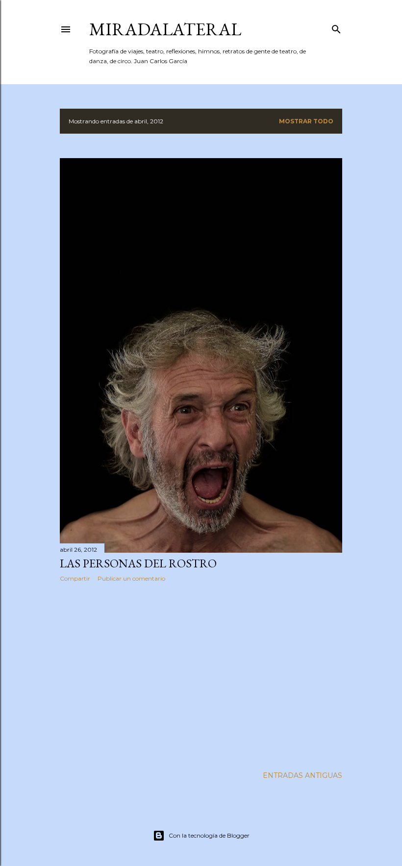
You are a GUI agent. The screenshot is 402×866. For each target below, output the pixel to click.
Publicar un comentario (131, 578)
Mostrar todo (306, 121)
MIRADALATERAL (165, 29)
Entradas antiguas (302, 775)
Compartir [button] (75, 578)
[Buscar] (336, 27)
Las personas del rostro (138, 563)
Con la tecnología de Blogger (209, 835)
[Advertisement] (201, 675)
